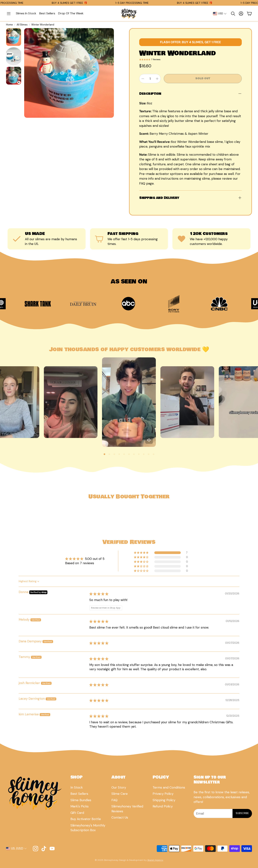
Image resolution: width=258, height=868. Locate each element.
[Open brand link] (33, 304)
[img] (98, 594)
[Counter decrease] (142, 78)
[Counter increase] (157, 78)
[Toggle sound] (149, 440)
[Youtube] (52, 848)
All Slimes (22, 24)
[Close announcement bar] (254, 3)
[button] (8, 14)
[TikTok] (43, 848)
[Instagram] (35, 848)
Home (9, 24)
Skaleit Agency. (155, 860)
